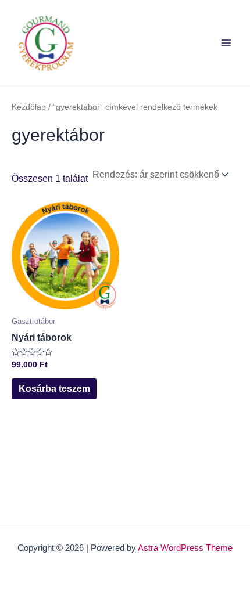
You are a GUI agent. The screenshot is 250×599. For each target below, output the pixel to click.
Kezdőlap (29, 106)
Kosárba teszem (54, 389)
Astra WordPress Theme (185, 548)
